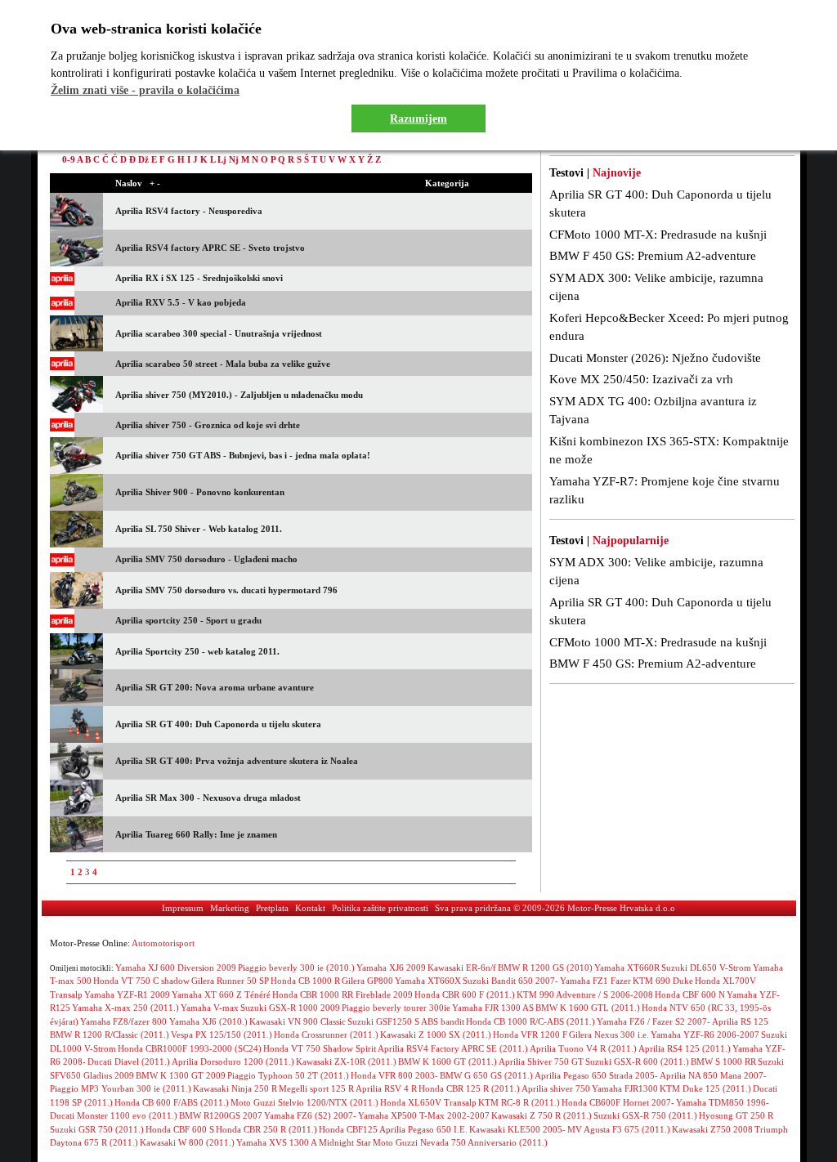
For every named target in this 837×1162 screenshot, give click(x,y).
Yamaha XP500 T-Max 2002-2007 (424, 1115)
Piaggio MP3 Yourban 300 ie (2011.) (120, 1088)
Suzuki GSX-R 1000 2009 (290, 1007)
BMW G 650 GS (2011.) (486, 1075)
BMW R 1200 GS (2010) (545, 967)
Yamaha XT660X (428, 980)
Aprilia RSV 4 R (386, 1088)
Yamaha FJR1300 (625, 1088)
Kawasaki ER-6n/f (461, 967)
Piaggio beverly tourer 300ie (396, 1007)
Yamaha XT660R (627, 967)
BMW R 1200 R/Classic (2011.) (109, 1034)
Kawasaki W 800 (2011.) (187, 1142)
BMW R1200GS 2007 (220, 1115)
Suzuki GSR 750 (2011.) (97, 1129)
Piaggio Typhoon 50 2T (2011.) (288, 1075)
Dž (143, 159)
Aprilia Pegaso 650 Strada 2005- (596, 1075)
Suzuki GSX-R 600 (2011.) (637, 1061)
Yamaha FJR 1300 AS (493, 1007)
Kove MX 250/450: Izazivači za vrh (641, 379)
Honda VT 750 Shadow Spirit (319, 1048)
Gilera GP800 (367, 980)
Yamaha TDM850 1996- (722, 1102)
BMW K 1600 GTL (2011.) (587, 1007)
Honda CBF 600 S (179, 1129)
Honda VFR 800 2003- (394, 1075)
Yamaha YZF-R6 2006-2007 (705, 1034)
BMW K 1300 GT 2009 (181, 1075)
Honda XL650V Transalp (428, 1102)
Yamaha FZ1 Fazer (595, 980)
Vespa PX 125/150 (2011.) (221, 1034)
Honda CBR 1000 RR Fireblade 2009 (342, 994)
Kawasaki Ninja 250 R (235, 1088)
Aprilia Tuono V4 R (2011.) (583, 1048)
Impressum (183, 908)
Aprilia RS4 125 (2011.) (684, 1048)
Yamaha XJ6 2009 (391, 967)
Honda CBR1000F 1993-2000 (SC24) (190, 1048)
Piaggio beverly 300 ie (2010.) (296, 967)
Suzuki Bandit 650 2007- (510, 980)
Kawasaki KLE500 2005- (517, 1129)
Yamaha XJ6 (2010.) (208, 1021)
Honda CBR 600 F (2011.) (464, 994)
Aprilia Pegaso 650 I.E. (423, 1129)
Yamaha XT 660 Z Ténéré (221, 994)
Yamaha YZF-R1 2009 (127, 994)
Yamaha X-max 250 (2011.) (125, 1007)
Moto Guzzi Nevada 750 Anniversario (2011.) (460, 1142)
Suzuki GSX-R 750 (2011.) (645, 1115)
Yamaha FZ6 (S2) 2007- (310, 1115)
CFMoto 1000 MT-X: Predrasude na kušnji (658, 234)
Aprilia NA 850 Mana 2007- (713, 1075)
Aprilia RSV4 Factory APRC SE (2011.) (453, 1048)
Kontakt (310, 908)
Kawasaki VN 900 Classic (297, 1021)
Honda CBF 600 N (690, 994)
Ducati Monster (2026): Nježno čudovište (655, 357)
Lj (221, 159)
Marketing (229, 908)
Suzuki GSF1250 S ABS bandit (405, 1021)
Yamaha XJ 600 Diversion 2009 (175, 967)
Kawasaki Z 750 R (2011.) (541, 1115)
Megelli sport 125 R (316, 1088)
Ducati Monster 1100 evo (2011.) (113, 1115)
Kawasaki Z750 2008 (712, 1129)
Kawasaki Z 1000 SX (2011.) (435, 1034)
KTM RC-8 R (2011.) (519, 1102)
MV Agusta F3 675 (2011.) (618, 1129)
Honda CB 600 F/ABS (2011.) (171, 1102)
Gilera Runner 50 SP (230, 980)
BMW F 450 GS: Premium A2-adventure (652, 255)
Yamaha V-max (210, 1007)
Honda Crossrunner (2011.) (326, 1034)
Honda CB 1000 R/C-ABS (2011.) (530, 1021)
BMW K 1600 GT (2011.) (447, 1061)
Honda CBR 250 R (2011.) (266, 1129)
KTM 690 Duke (663, 980)
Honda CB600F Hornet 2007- (618, 1102)
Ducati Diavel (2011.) (128, 1061)
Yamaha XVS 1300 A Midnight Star (303, 1142)
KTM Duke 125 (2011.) (705, 1088)
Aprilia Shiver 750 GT (541, 1061)
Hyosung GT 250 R (736, 1115)
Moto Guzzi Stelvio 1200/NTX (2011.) (304, 1102)
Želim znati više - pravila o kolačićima (145, 90)
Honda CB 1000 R (305, 980)
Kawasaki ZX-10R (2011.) (346, 1061)
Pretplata (272, 908)
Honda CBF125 (348, 1129)
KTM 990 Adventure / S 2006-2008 (585, 994)
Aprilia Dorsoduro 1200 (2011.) (233, 1061)
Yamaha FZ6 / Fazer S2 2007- (653, 1021)
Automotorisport (163, 943)
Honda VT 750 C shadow (141, 980)
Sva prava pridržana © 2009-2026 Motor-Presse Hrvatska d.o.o (555, 908)
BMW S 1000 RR (723, 1061)
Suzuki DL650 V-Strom (706, 967)
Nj (234, 159)
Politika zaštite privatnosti (380, 908)
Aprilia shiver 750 (555, 1088)
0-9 (68, 159)
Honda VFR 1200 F (530, 1034)
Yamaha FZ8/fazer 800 (124, 1021)
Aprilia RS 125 (740, 1021)
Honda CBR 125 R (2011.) (469, 1088)
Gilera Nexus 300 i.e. (609, 1034)
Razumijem (418, 119)
